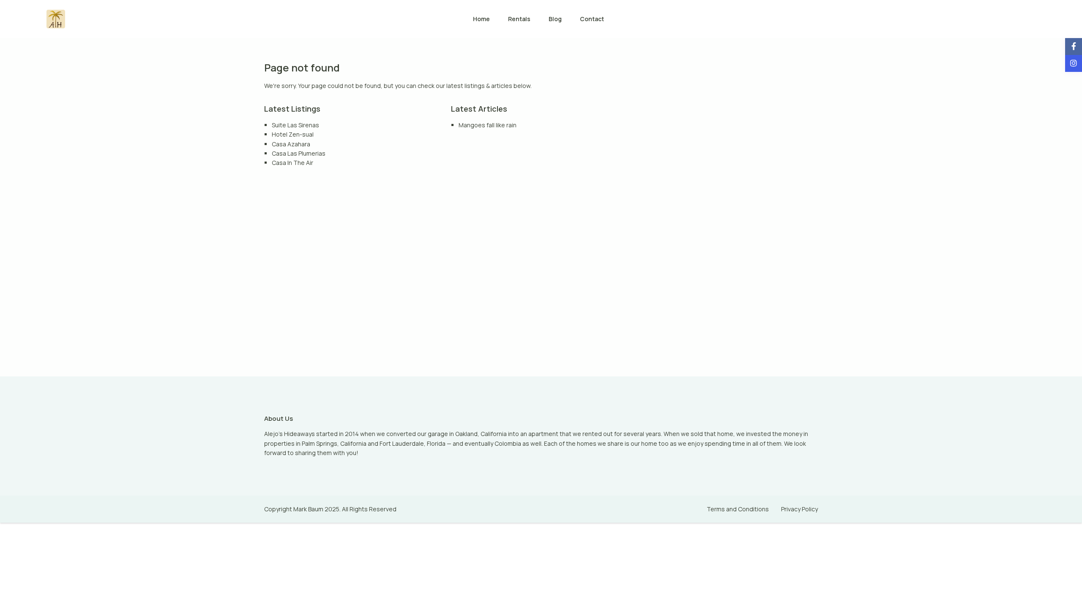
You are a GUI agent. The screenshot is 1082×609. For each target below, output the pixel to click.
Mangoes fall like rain (487, 125)
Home (481, 19)
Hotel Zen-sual (293, 134)
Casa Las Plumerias (298, 153)
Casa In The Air (292, 163)
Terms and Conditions (738, 509)
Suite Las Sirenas (295, 125)
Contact (592, 19)
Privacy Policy (799, 509)
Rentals (519, 19)
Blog (555, 19)
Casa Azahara (291, 144)
